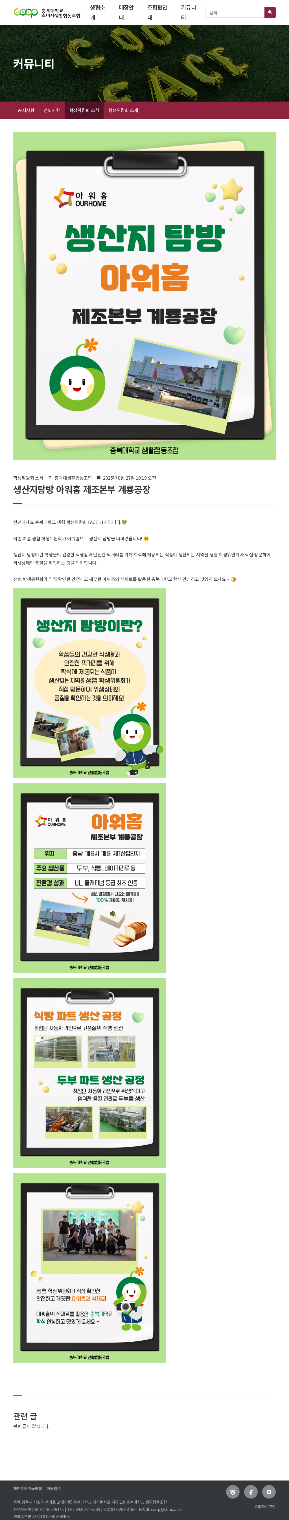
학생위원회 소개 (123, 110)
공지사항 (26, 110)
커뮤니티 (188, 12)
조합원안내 (157, 12)
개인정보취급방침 (27, 1488)
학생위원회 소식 (84, 110)
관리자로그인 (265, 1506)
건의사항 (51, 110)
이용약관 (54, 1488)
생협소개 (101, 12)
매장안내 (126, 12)
